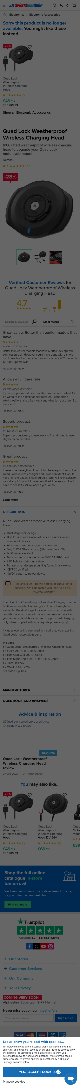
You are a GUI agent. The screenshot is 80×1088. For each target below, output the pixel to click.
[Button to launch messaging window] (70, 1079)
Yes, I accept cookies (37, 1072)
